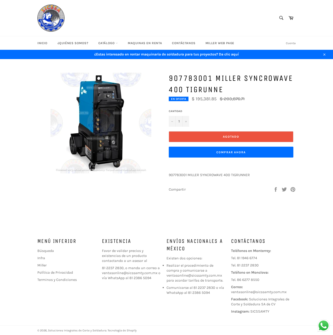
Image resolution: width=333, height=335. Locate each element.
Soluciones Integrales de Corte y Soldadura (77, 330)
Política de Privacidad (55, 272)
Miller (42, 265)
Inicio (42, 43)
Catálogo (107, 43)
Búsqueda (45, 251)
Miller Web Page (219, 43)
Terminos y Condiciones (57, 280)
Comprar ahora (231, 152)
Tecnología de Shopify (122, 330)
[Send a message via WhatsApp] (323, 325)
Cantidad (175, 111)
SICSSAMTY (259, 311)
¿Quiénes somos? (73, 43)
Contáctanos (183, 43)
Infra (41, 258)
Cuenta (291, 43)
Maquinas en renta (145, 43)
